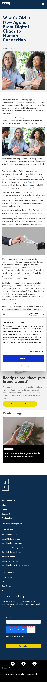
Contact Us (6, 514)
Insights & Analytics (10, 561)
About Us (6, 505)
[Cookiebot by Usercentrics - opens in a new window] (29, 314)
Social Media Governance (12, 543)
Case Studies (7, 577)
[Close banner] (43, 314)
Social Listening (8, 557)
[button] (43, 4)
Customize (22, 366)
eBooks (5, 582)
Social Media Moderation (12, 552)
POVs (4, 591)
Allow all (23, 358)
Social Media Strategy (11, 539)
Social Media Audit (9, 535)
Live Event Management (12, 524)
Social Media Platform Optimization (17, 565)
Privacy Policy (8, 668)
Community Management (12, 548)
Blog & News (7, 586)
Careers (5, 510)
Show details (35, 351)
